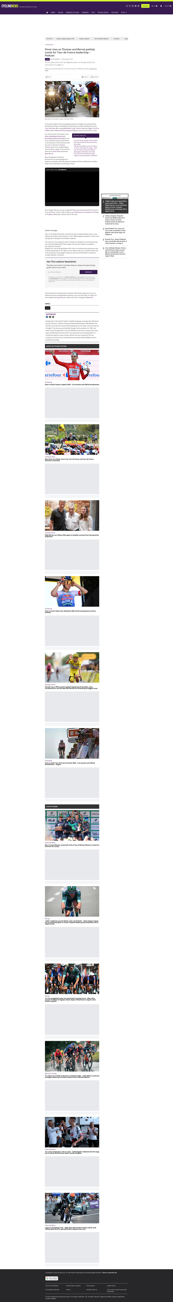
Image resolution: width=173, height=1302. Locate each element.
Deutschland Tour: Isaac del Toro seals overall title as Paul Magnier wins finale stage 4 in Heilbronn (115, 231)
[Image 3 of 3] (95, 99)
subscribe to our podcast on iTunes (87, 212)
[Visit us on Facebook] (127, 6)
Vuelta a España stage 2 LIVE (65, 39)
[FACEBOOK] (47, 317)
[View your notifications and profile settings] (161, 6)
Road (47, 308)
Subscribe (145, 6)
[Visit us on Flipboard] (138, 6)
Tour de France (50, 128)
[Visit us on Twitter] (130, 6)
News (53, 12)
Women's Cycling (72, 12)
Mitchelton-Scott (69, 128)
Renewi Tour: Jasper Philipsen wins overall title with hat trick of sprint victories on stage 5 (116, 241)
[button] (168, 6)
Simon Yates (81, 128)
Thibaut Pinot (59, 131)
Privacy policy (90, 1286)
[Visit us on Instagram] (133, 6)
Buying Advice (103, 12)
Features (114, 12)
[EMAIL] (53, 317)
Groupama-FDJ (70, 131)
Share (49, 77)
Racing (60, 12)
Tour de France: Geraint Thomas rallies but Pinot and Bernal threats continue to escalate (85, 142)
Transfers (116, 39)
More (123, 12)
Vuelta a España (84, 39)
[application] (72, 187)
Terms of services (70, 277)
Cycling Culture (49, 44)
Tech (93, 12)
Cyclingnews (56, 59)
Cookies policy (111, 1286)
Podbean (50, 214)
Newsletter (95, 77)
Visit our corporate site (109, 1272)
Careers (68, 1289)
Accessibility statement (52, 1289)
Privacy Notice (54, 278)
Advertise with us (91, 1289)
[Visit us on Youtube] (136, 6)
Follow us (86, 77)
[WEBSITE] (50, 317)
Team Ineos (56, 151)
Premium (85, 12)
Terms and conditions (52, 1286)
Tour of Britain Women (101, 39)
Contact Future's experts (73, 1286)
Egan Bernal (49, 154)
